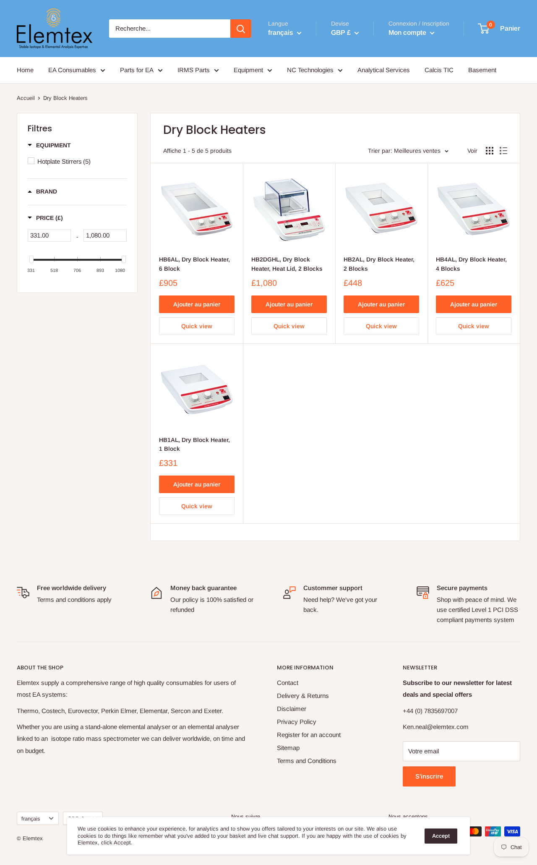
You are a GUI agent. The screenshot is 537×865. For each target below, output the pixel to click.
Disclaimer (291, 708)
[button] (49, 145)
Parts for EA (137, 69)
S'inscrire (429, 776)
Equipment (248, 69)
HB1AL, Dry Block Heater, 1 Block (194, 444)
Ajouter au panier (196, 304)
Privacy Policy (296, 721)
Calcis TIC (439, 69)
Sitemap (288, 747)
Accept (441, 836)
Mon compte (408, 32)
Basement (482, 69)
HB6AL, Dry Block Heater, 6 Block (194, 264)
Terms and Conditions (306, 760)
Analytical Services (383, 69)
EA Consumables (72, 69)
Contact (287, 682)
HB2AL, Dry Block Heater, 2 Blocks (379, 264)
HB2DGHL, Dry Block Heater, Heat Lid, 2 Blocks (287, 264)
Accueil (26, 98)
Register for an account (309, 734)
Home (25, 69)
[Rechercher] (240, 28)
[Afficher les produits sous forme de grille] (489, 150)
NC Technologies (310, 69)
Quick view (196, 326)
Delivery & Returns (303, 695)
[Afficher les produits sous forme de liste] (503, 150)
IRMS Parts (193, 69)
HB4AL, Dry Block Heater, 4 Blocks (471, 264)
